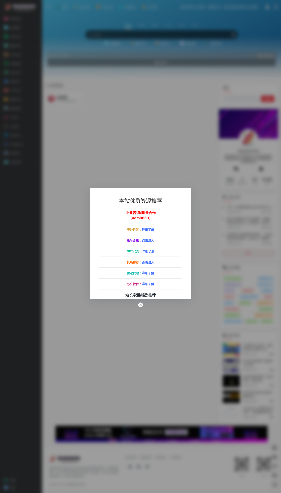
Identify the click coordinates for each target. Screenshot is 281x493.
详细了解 (148, 229)
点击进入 (148, 240)
